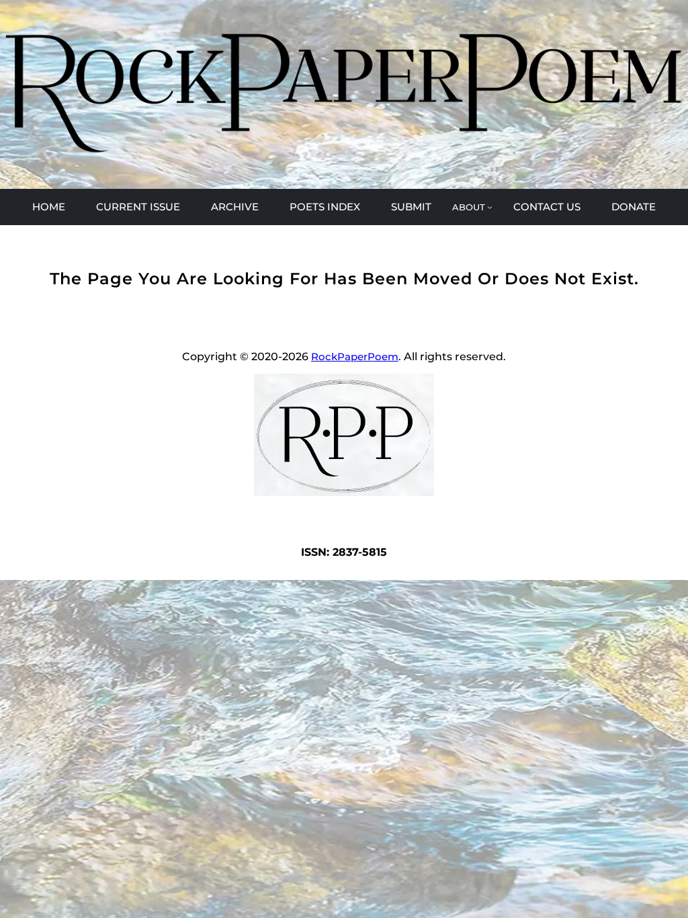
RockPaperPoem (354, 356)
